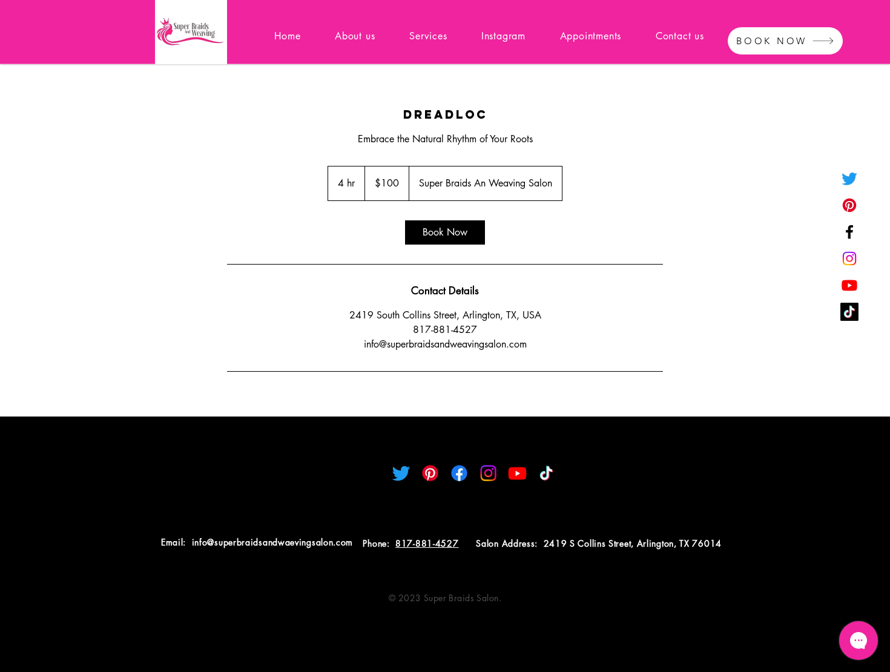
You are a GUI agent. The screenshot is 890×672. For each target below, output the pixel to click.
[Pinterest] (849, 205)
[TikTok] (849, 312)
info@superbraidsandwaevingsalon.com (273, 542)
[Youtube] (849, 285)
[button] (428, 36)
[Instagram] (849, 258)
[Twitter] (849, 179)
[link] (445, 232)
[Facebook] (849, 232)
